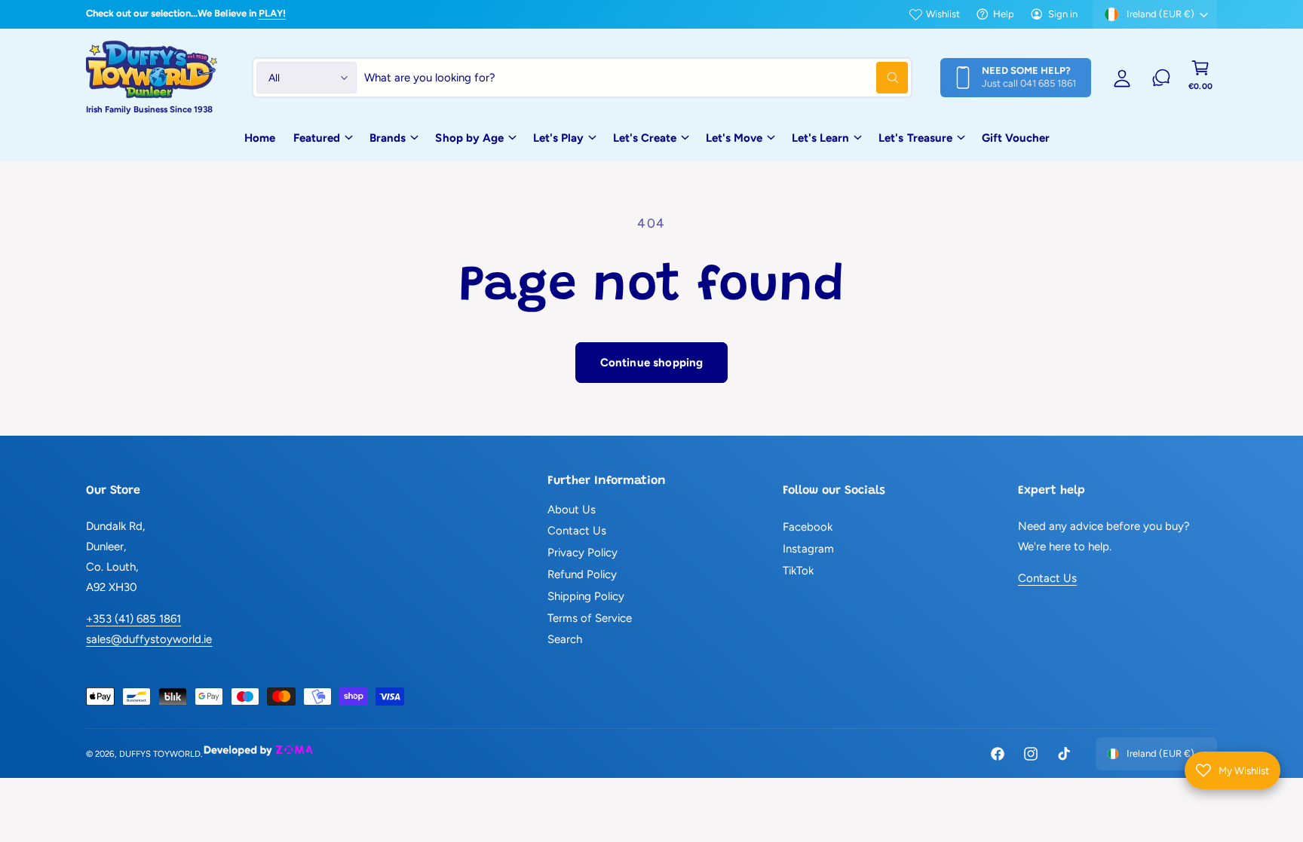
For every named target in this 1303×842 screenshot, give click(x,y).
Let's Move (734, 138)
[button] (1200, 77)
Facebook (807, 527)
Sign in (1063, 14)
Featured (316, 138)
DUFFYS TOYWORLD (160, 754)
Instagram (808, 549)
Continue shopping (652, 362)
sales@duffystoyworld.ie (149, 639)
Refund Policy (582, 574)
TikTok (798, 570)
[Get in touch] (1161, 77)
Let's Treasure (915, 138)
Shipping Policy (585, 596)
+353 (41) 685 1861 (133, 619)
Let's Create (644, 138)
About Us (571, 509)
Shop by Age (469, 138)
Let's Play (558, 138)
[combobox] (636, 77)
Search (564, 639)
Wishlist (943, 14)
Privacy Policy (582, 552)
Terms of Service (589, 618)
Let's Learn (820, 138)
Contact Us (576, 530)
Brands (387, 138)
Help (1003, 14)
